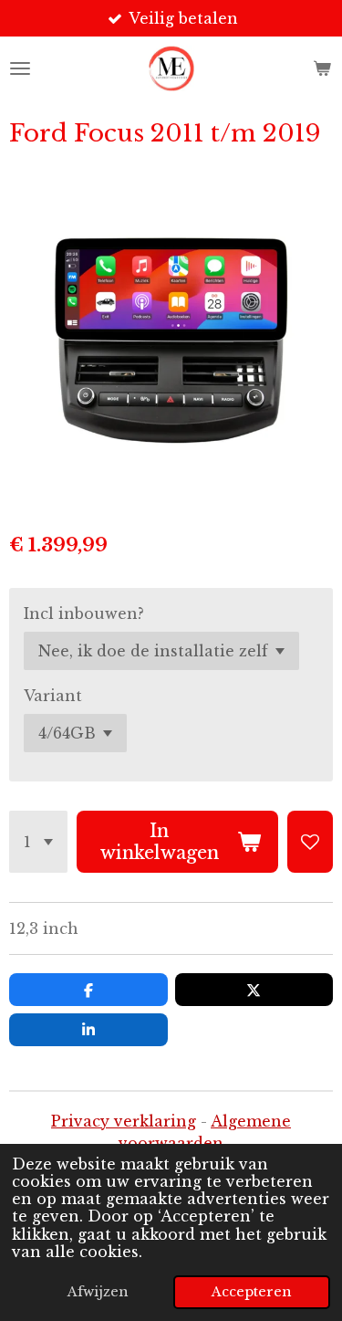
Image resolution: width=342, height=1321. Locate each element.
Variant (53, 696)
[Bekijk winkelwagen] (322, 68)
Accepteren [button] (252, 1292)
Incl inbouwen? (84, 613)
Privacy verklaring (123, 1121)
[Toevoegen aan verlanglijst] (310, 842)
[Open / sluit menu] (20, 68)
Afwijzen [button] (98, 1292)
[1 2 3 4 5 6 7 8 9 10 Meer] (38, 842)
